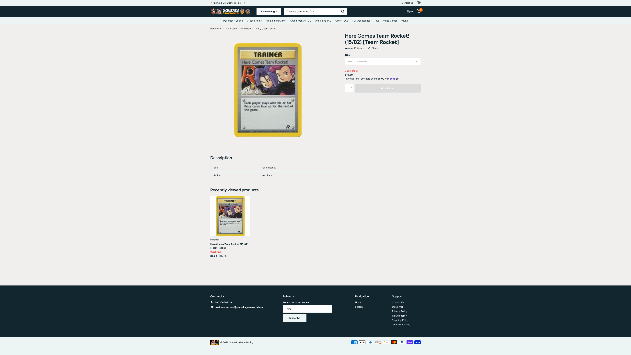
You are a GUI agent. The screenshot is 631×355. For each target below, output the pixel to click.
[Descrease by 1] (352, 91)
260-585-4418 (223, 302)
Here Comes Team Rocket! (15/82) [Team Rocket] (229, 246)
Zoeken (342, 11)
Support (397, 296)
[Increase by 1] (352, 85)
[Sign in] (410, 11)
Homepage (216, 28)
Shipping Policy (400, 320)
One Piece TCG (323, 20)
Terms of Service (401, 324)
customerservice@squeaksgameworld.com (239, 307)
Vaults (404, 20)
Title (347, 54)
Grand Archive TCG (300, 20)
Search (359, 306)
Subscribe (295, 318)
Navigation (362, 296)
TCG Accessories (361, 20)
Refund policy (399, 315)
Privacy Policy (399, 311)
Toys (376, 20)
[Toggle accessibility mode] (419, 3)
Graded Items (254, 20)
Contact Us (398, 302)
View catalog (267, 11)
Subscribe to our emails (296, 302)
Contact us (407, 2)
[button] (208, 3)
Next (244, 3)
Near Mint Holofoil (357, 61)
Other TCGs (341, 20)
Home (358, 302)
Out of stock (388, 88)
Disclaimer (397, 306)
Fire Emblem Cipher (276, 20)
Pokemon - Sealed (233, 20)
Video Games (390, 20)
